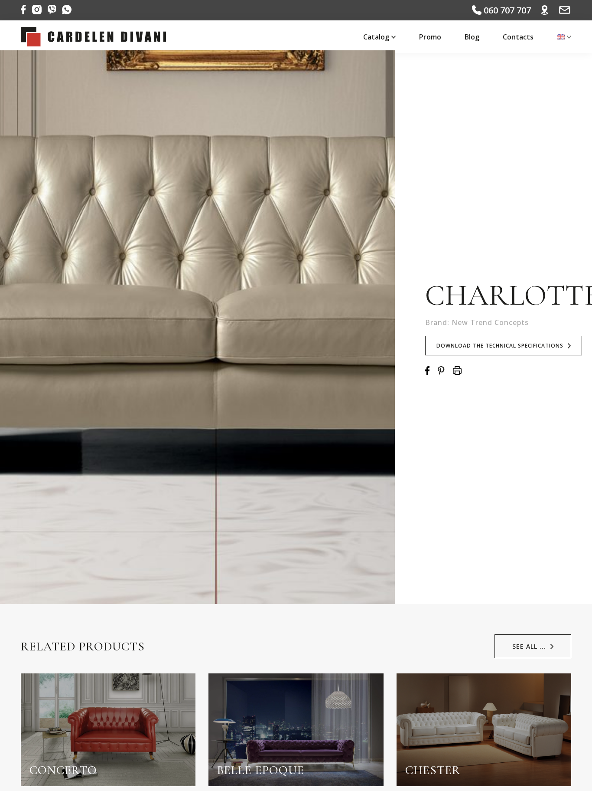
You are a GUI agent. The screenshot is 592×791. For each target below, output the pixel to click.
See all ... (529, 646)
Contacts (518, 37)
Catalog (376, 37)
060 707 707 (506, 10)
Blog (472, 37)
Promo (430, 37)
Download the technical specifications (499, 345)
